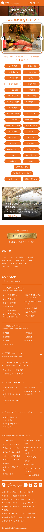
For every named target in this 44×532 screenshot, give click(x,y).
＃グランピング (12, 96)
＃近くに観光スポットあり (22, 173)
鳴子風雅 (6, 333)
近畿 (12, 263)
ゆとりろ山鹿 (30, 312)
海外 (16, 266)
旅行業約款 (30, 517)
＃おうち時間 (31, 84)
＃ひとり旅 (31, 114)
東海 (30, 260)
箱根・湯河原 (6, 260)
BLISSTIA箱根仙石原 (11, 460)
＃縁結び (13, 161)
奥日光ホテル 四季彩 (11, 444)
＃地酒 (31, 131)
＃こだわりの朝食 (13, 102)
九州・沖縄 (6, 266)
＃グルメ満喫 (31, 96)
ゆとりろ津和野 (31, 308)
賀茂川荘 (28, 461)
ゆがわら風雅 (8, 344)
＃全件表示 (13, 66)
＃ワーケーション (31, 120)
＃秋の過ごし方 (31, 155)
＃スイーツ (31, 108)
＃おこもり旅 (13, 90)
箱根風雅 (6, 341)
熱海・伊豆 (20, 260)
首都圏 (30, 257)
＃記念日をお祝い (22, 167)
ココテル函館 (8, 441)
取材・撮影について (24, 499)
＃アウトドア (13, 78)
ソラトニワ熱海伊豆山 (11, 467)
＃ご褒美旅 (13, 108)
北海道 (4, 257)
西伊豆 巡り (8, 474)
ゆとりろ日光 (8, 306)
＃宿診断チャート (13, 149)
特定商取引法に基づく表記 (12, 517)
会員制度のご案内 (19, 496)
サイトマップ (28, 503)
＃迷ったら (13, 179)
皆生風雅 (28, 337)
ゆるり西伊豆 (30, 388)
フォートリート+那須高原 (13, 370)
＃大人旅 (31, 137)
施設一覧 (5, 492)
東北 (12, 257)
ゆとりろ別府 (30, 316)
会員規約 (5, 510)
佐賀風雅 (28, 341)
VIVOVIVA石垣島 (32, 475)
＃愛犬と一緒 (31, 66)
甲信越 (4, 263)
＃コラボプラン (12, 72)
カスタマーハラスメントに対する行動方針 (18, 514)
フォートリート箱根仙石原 (13, 374)
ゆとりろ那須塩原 (10, 310)
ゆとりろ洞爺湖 (9, 295)
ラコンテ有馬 (30, 457)
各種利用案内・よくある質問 (13, 521)
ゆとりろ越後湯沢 (10, 303)
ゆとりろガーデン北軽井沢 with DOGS (11, 315)
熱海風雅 (28, 333)
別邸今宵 (6, 463)
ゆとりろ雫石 (8, 299)
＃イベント (31, 78)
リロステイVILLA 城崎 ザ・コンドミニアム (33, 450)
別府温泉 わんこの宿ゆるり (33, 392)
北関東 (21, 257)
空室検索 (30, 492)
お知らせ (5, 496)
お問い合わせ (7, 499)
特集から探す (17, 492)
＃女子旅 (13, 143)
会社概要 (5, 506)
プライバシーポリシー (10, 503)
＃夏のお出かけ (12, 137)
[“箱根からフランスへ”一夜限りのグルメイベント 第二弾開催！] (22, 38)
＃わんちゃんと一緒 (13, 125)
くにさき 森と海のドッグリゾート (11, 425)
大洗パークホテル (10, 448)
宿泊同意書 (27, 506)
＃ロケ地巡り (13, 120)
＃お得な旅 (31, 90)
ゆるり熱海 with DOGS (11, 402)
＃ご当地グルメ (31, 102)
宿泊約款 (15, 506)
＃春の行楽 (31, 149)
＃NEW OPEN (31, 72)
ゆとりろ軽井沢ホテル (33, 303)
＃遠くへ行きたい (31, 179)
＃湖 (13, 155)
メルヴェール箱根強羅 (11, 456)
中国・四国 (23, 263)
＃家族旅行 (31, 143)
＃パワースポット (13, 114)
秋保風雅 (6, 337)
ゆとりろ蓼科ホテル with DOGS (33, 296)
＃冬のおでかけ (31, 125)
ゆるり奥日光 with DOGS (11, 389)
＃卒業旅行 (13, 131)
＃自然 (31, 161)
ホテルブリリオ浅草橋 (11, 452)
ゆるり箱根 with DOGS (11, 395)
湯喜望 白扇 (30, 464)
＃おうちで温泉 (12, 84)
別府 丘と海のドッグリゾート (11, 418)
